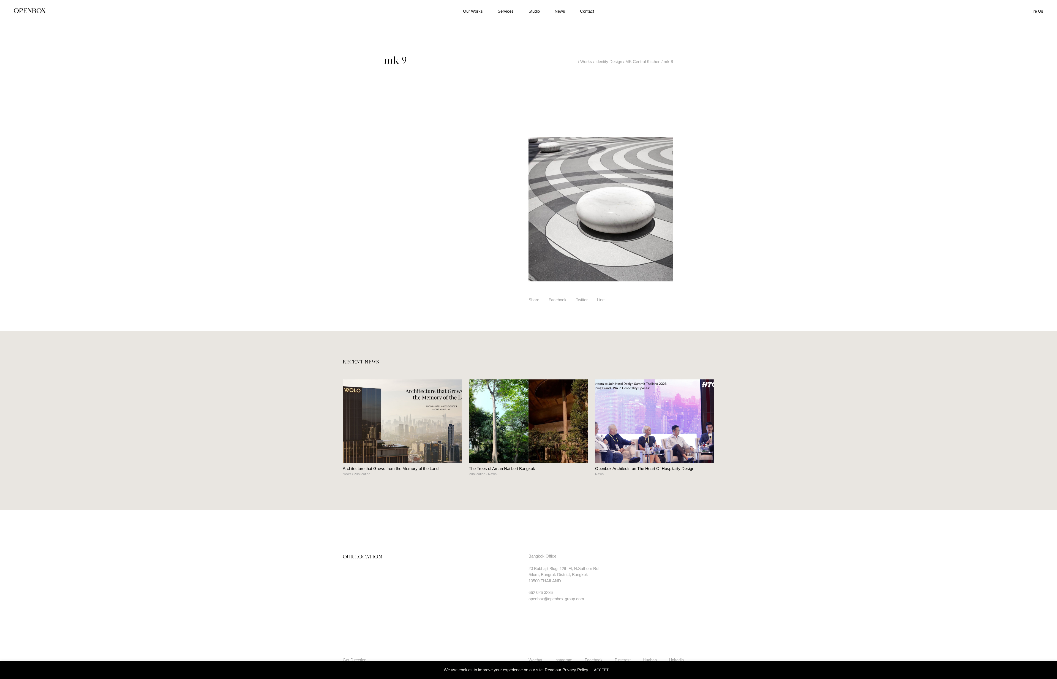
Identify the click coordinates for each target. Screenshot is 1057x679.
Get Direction (354, 660)
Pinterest (623, 660)
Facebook (557, 299)
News (560, 11)
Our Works (473, 11)
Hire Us (1036, 11)
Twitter (582, 299)
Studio (534, 11)
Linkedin (676, 660)
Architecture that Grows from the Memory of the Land (390, 468)
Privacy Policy (575, 669)
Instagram (563, 660)
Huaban (650, 660)
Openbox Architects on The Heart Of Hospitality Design (644, 468)
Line (600, 299)
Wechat (535, 660)
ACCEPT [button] (601, 670)
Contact (587, 11)
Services (506, 11)
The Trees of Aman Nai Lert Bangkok (502, 468)
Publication (362, 474)
